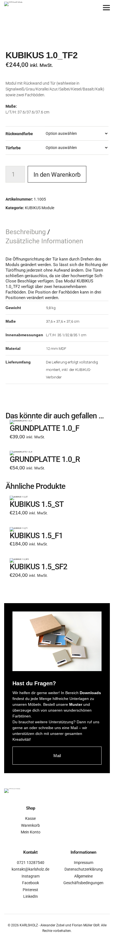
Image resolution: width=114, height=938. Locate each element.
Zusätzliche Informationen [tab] (44, 241)
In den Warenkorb (57, 174)
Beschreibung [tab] (26, 232)
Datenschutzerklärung (83, 869)
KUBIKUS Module (39, 208)
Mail (57, 755)
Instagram (31, 876)
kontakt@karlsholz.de (30, 869)
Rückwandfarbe (19, 134)
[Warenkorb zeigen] (91, 7)
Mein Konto (30, 832)
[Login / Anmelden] (76, 7)
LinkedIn (30, 896)
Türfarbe (13, 148)
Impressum (83, 862)
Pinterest (30, 890)
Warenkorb (30, 825)
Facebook (30, 883)
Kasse (30, 818)
